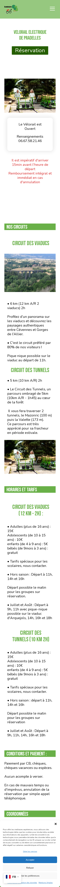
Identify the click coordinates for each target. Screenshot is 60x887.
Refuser (30, 868)
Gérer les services (30, 851)
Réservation (30, 50)
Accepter (30, 860)
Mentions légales (46, 882)
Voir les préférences (30, 876)
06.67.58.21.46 (30, 141)
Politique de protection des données (22, 882)
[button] (55, 823)
